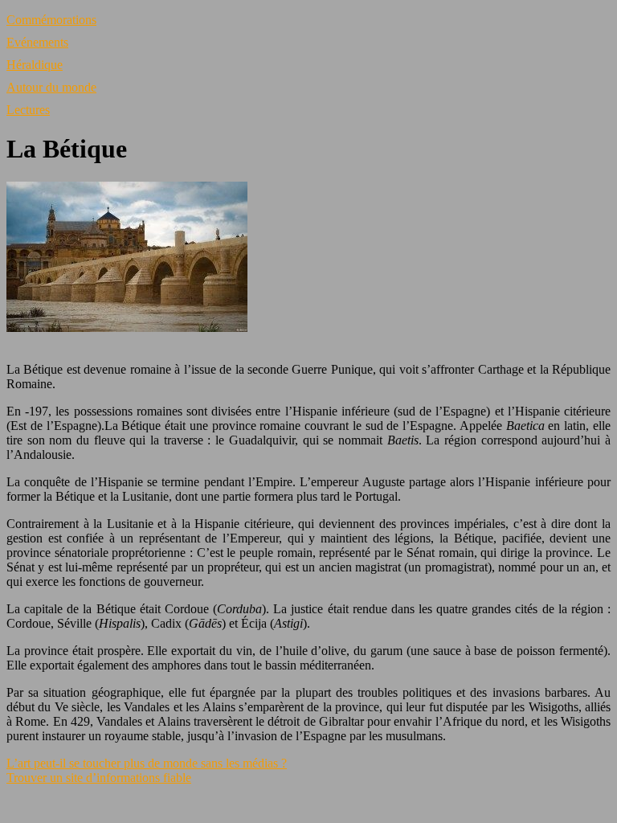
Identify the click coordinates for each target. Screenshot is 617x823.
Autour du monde (51, 87)
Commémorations (51, 20)
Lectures (28, 110)
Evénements (37, 42)
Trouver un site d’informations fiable (98, 777)
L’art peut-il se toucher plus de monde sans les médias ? (146, 763)
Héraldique (34, 65)
